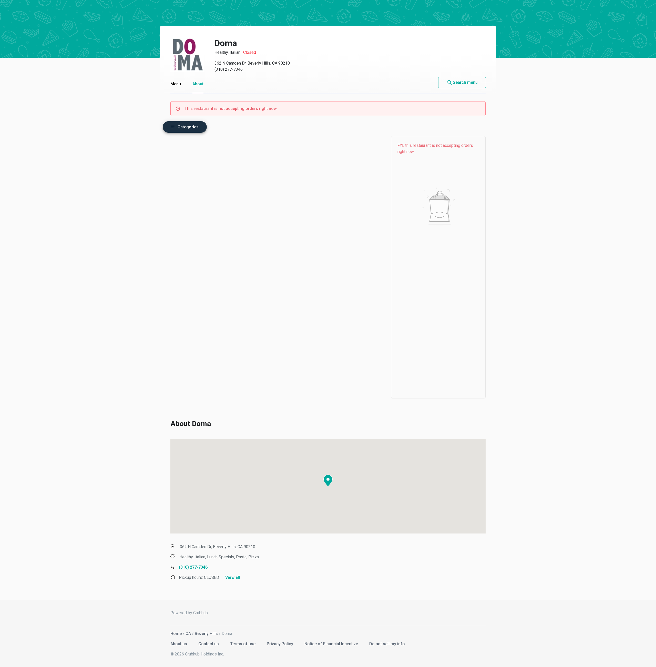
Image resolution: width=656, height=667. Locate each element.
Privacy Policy (280, 643)
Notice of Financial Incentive (331, 643)
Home (176, 633)
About (197, 83)
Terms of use (243, 643)
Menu (175, 83)
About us (179, 643)
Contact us (209, 643)
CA (188, 633)
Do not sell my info (387, 643)
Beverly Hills (206, 633)
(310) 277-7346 (228, 69)
